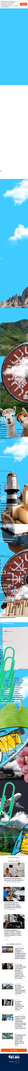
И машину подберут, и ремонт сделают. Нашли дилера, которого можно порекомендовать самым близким (13, 933)
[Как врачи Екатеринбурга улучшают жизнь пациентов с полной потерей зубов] (14, 870)
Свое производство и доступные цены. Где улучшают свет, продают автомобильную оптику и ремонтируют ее (12, 906)
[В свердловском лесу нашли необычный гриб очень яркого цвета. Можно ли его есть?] (7, 1040)
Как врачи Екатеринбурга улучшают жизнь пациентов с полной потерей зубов (13, 880)
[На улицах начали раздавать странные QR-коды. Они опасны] (7, 1005)
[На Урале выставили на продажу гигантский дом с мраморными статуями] (7, 990)
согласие (13, 5)
